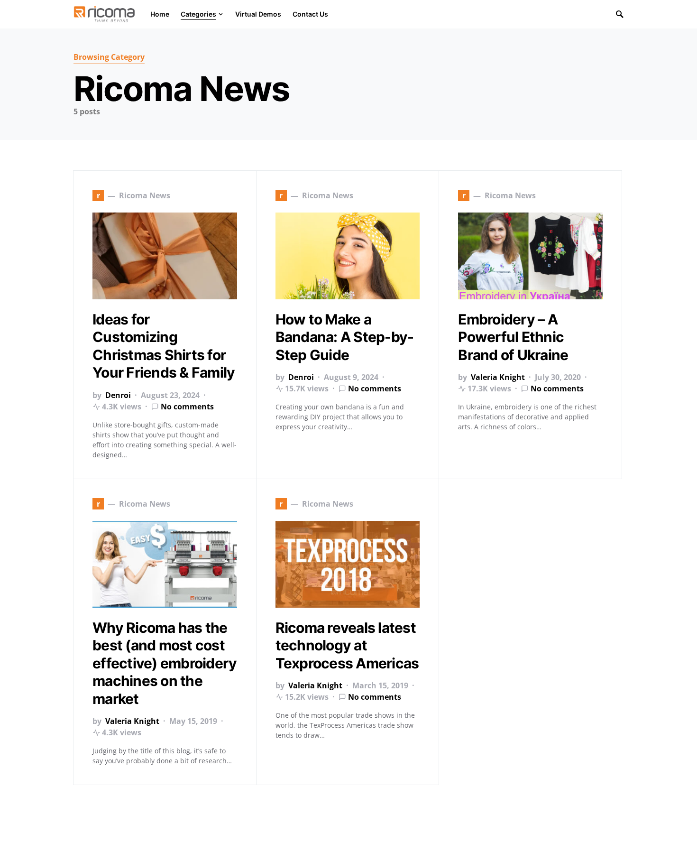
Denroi (118, 395)
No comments (187, 406)
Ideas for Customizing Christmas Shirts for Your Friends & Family (163, 346)
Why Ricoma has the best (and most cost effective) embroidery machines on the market (164, 663)
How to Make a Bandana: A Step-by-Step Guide (344, 337)
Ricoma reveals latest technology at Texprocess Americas (347, 645)
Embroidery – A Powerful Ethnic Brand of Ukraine (513, 337)
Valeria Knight (498, 377)
